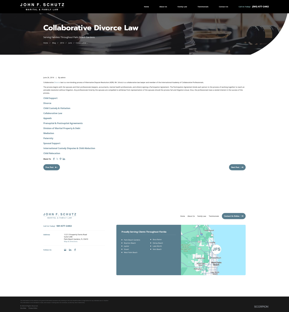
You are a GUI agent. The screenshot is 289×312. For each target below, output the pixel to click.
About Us (191, 216)
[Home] (42, 6)
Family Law (201, 216)
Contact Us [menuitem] (223, 6)
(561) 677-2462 (260, 7)
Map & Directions (70, 241)
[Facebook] (75, 250)
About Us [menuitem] (163, 6)
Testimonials (214, 216)
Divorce (57, 82)
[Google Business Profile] (65, 250)
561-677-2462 (64, 226)
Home (182, 216)
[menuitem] (23, 308)
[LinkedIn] (70, 250)
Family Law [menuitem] (182, 6)
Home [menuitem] (146, 6)
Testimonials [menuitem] (203, 6)
